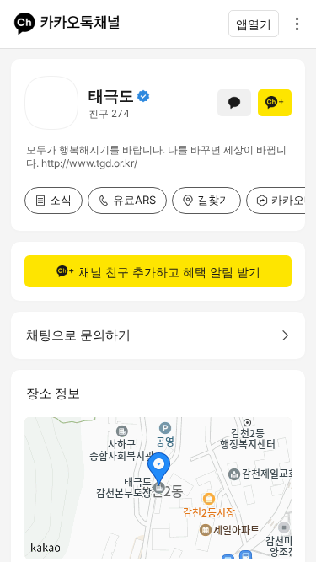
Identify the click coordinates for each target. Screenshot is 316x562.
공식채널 (143, 96)
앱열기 (253, 24)
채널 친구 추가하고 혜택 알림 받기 (169, 272)
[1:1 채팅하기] (234, 102)
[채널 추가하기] (275, 102)
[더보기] (292, 23)
